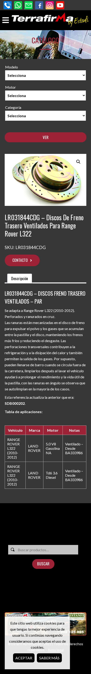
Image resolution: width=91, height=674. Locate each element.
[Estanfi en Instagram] (50, 5)
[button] (78, 162)
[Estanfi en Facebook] (39, 5)
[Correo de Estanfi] (28, 5)
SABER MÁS (49, 658)
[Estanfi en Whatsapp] (18, 5)
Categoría (13, 107)
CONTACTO (20, 260)
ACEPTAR (23, 658)
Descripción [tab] (19, 278)
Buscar (43, 564)
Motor (10, 87)
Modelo (11, 67)
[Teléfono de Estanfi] (8, 5)
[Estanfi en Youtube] (60, 5)
